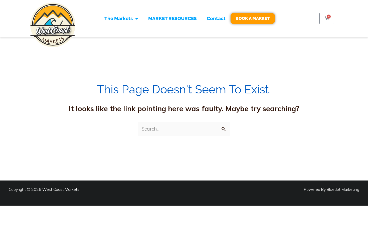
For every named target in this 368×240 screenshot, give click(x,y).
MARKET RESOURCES (172, 18)
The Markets (118, 18)
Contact (216, 18)
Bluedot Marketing (343, 189)
